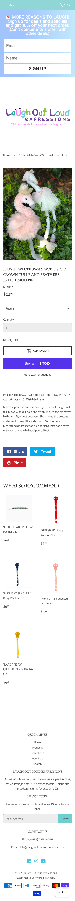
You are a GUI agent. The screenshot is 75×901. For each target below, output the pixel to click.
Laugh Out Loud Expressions (40, 873)
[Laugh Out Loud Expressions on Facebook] (29, 861)
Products (37, 747)
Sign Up (64, 818)
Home (6, 155)
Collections (37, 753)
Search (37, 764)
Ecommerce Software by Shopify (36, 878)
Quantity (8, 319)
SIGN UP (37, 68)
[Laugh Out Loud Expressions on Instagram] (36, 861)
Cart (69, 5)
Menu (11, 5)
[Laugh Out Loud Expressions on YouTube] (43, 861)
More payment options (37, 374)
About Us (37, 758)
